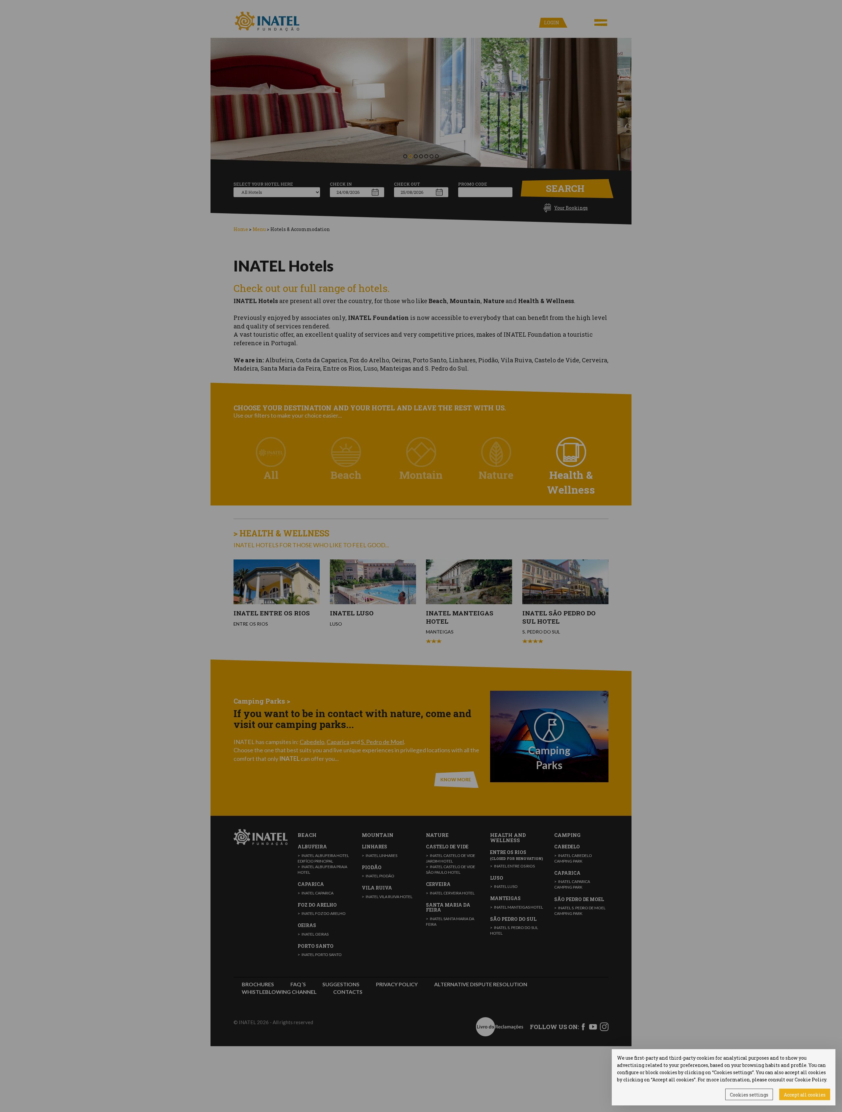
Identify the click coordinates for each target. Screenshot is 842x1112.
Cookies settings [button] (749, 1095)
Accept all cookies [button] (805, 1095)
